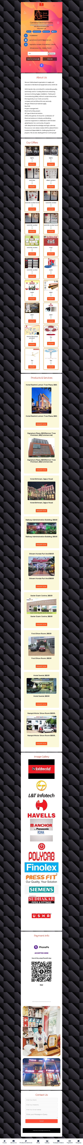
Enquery (78, 1142)
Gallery (47, 1142)
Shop (38, 1142)
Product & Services (26, 1142)
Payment (70, 1142)
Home (4, 1142)
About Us (13, 1142)
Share (52, 53)
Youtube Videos (58, 1142)
